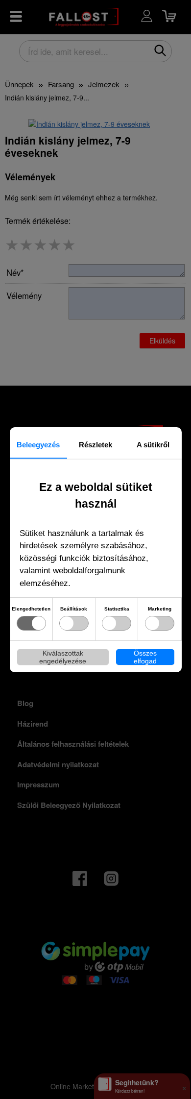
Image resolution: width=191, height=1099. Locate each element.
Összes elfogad (145, 657)
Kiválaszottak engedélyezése (62, 657)
